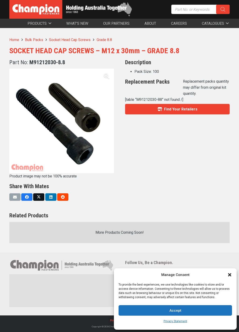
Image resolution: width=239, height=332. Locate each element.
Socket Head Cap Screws (70, 40)
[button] (229, 274)
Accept (175, 310)
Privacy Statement (175, 321)
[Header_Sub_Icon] (99, 9)
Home (14, 40)
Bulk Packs (34, 40)
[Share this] (26, 197)
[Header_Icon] (35, 9)
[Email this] (15, 197)
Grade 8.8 (104, 40)
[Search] (223, 9)
